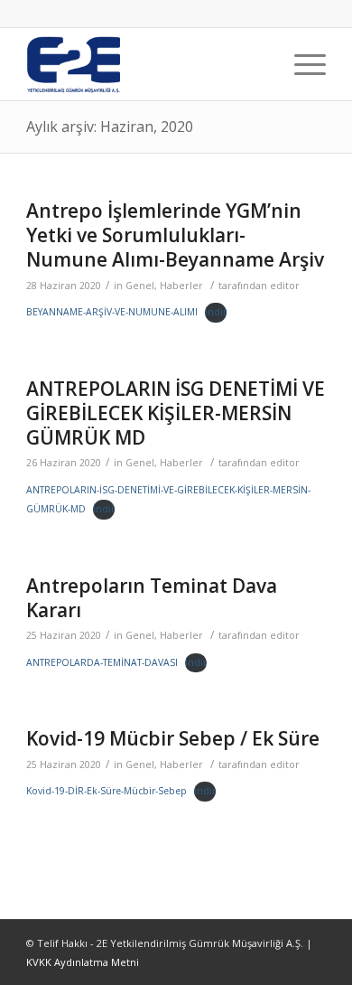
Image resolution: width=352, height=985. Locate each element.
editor (285, 285)
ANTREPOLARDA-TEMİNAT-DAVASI (102, 662)
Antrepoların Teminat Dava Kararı (151, 598)
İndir (216, 311)
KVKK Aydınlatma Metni (82, 962)
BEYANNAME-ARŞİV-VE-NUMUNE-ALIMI (112, 311)
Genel (139, 285)
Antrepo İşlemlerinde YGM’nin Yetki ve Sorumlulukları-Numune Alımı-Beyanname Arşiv (175, 235)
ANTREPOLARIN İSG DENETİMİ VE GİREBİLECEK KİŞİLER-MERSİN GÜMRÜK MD (175, 413)
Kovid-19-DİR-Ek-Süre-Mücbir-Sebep (106, 790)
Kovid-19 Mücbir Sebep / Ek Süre (173, 738)
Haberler (181, 285)
